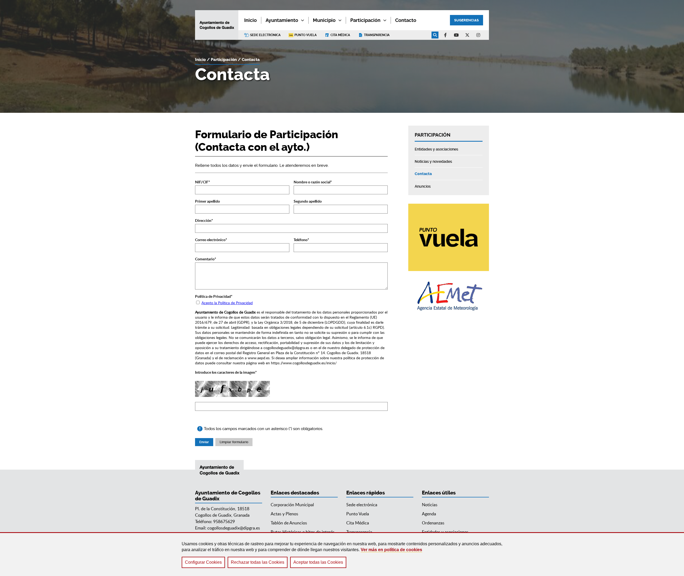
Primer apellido (207, 201)
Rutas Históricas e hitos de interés (303, 532)
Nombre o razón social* (313, 181)
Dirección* (204, 220)
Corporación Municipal (292, 505)
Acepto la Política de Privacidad (227, 302)
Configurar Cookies (203, 562)
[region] (342, 554)
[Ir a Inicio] (216, 25)
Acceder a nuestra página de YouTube (456, 35)
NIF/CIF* (202, 181)
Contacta (251, 59)
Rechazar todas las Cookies (257, 562)
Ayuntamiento (282, 20)
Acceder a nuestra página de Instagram (478, 35)
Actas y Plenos (284, 514)
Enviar (204, 442)
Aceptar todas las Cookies (318, 562)
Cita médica (340, 35)
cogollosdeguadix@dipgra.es (233, 528)
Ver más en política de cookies (391, 549)
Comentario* (205, 258)
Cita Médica (357, 523)
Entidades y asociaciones (445, 532)
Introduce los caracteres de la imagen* (226, 372)
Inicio (200, 59)
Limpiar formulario (234, 442)
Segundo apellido (308, 201)
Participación (365, 20)
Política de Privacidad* (213, 296)
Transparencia (377, 35)
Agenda (429, 514)
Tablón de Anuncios (289, 523)
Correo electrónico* (211, 239)
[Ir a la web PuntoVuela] (448, 237)
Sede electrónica (265, 35)
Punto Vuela (305, 35)
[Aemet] (449, 296)
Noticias (429, 505)
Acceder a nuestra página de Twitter (467, 35)
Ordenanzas (433, 523)
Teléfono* (301, 239)
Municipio (324, 20)
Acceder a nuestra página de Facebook (445, 35)
